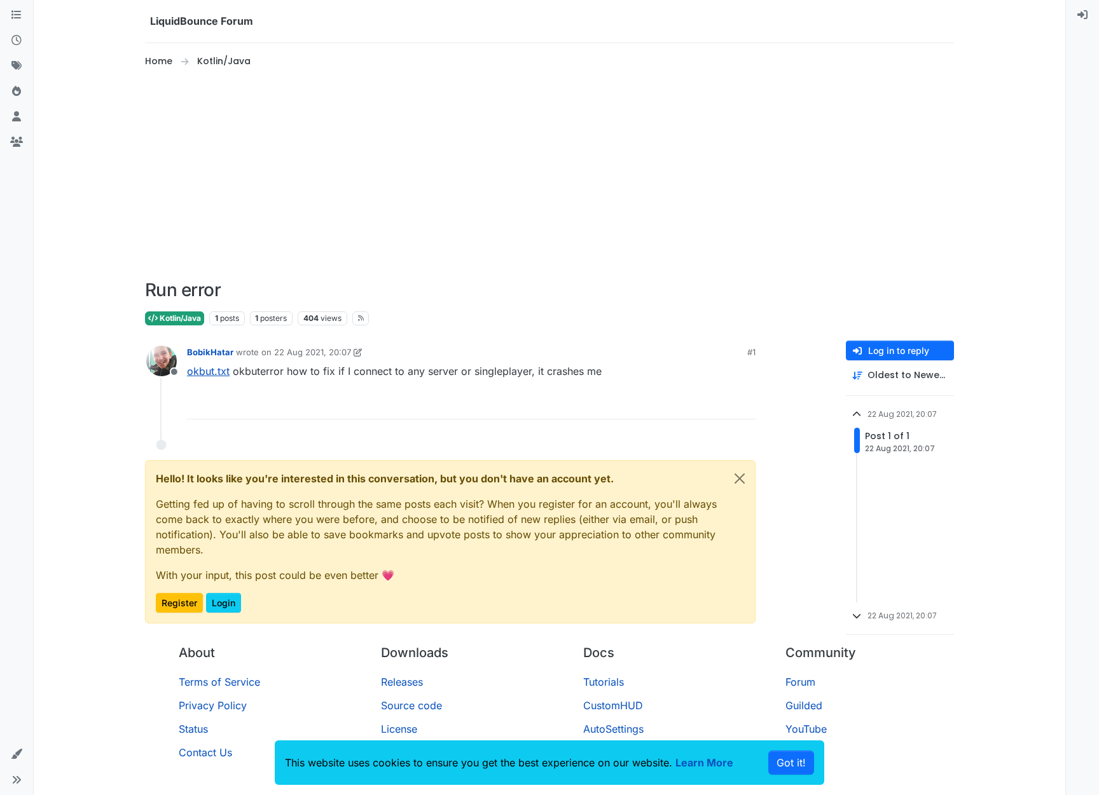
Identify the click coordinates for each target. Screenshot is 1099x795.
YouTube (806, 729)
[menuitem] (1082, 15)
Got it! (791, 762)
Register (179, 602)
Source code (411, 705)
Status (193, 729)
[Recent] (16, 41)
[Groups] (16, 142)
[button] (16, 754)
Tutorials (603, 682)
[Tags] (16, 66)
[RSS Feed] (361, 318)
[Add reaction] (698, 404)
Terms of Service (219, 682)
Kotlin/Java (179, 318)
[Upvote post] (722, 404)
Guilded (803, 705)
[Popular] (16, 91)
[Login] (1082, 15)
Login (223, 602)
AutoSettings (613, 729)
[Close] (739, 478)
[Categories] (16, 15)
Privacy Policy (213, 705)
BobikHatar (210, 352)
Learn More (704, 762)
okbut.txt (208, 371)
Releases (402, 682)
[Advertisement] (549, 174)
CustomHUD (613, 705)
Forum (800, 682)
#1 (751, 352)
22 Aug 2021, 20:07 (312, 352)
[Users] (16, 117)
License (399, 729)
